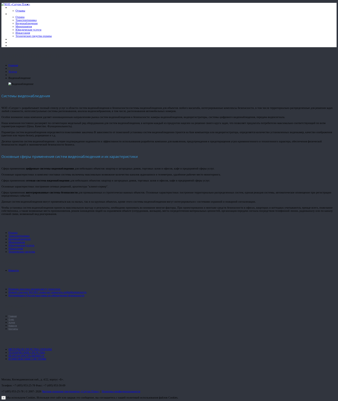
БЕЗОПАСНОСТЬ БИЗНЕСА (26, 355)
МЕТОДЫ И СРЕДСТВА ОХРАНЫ (30, 349)
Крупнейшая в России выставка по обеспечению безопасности (46, 295)
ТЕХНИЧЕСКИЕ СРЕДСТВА (26, 352)
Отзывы (20, 10)
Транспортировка (26, 20)
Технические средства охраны (33, 36)
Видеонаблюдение (26, 23)
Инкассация (22, 32)
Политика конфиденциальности (121, 391)
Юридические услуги (28, 29)
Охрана (19, 17)
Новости (13, 39)
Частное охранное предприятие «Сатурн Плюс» (71, 391)
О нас (11, 7)
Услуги (12, 14)
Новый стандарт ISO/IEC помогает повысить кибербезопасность (47, 292)
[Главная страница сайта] (31, 4)
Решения (13, 42)
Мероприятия (23, 26)
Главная (13, 65)
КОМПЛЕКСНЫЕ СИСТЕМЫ (27, 358)
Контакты (14, 45)
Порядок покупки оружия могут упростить (34, 289)
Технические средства (21, 251)
